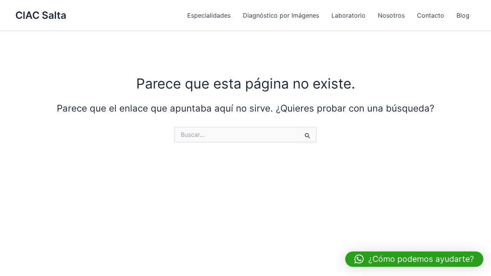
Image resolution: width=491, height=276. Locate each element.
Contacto (430, 15)
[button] (414, 259)
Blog (463, 15)
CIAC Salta (40, 15)
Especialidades (209, 15)
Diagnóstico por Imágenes (281, 15)
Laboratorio (348, 15)
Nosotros (391, 15)
